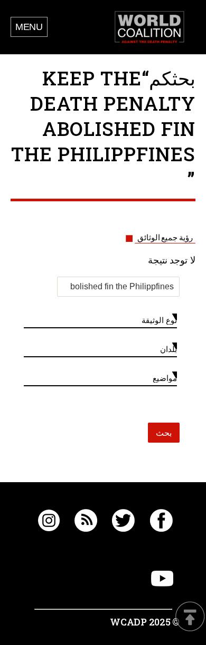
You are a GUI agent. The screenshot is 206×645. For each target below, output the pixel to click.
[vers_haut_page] (190, 617)
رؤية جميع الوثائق (165, 237)
